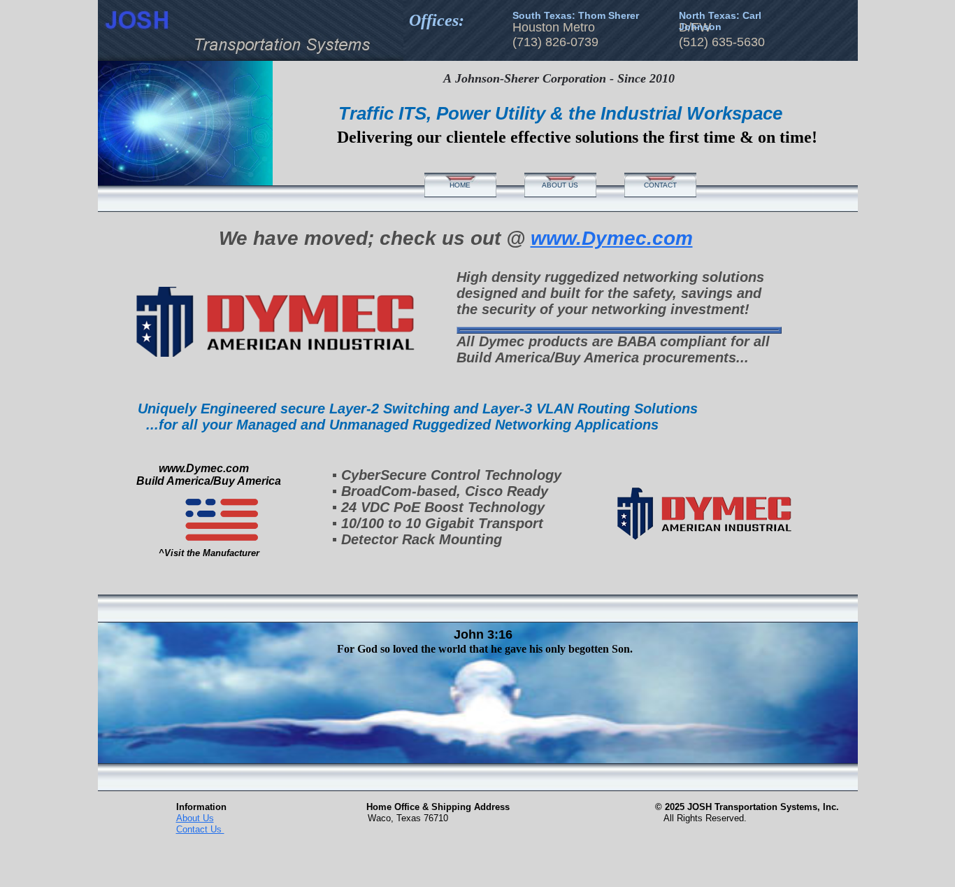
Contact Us (200, 829)
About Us (195, 818)
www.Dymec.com (612, 238)
